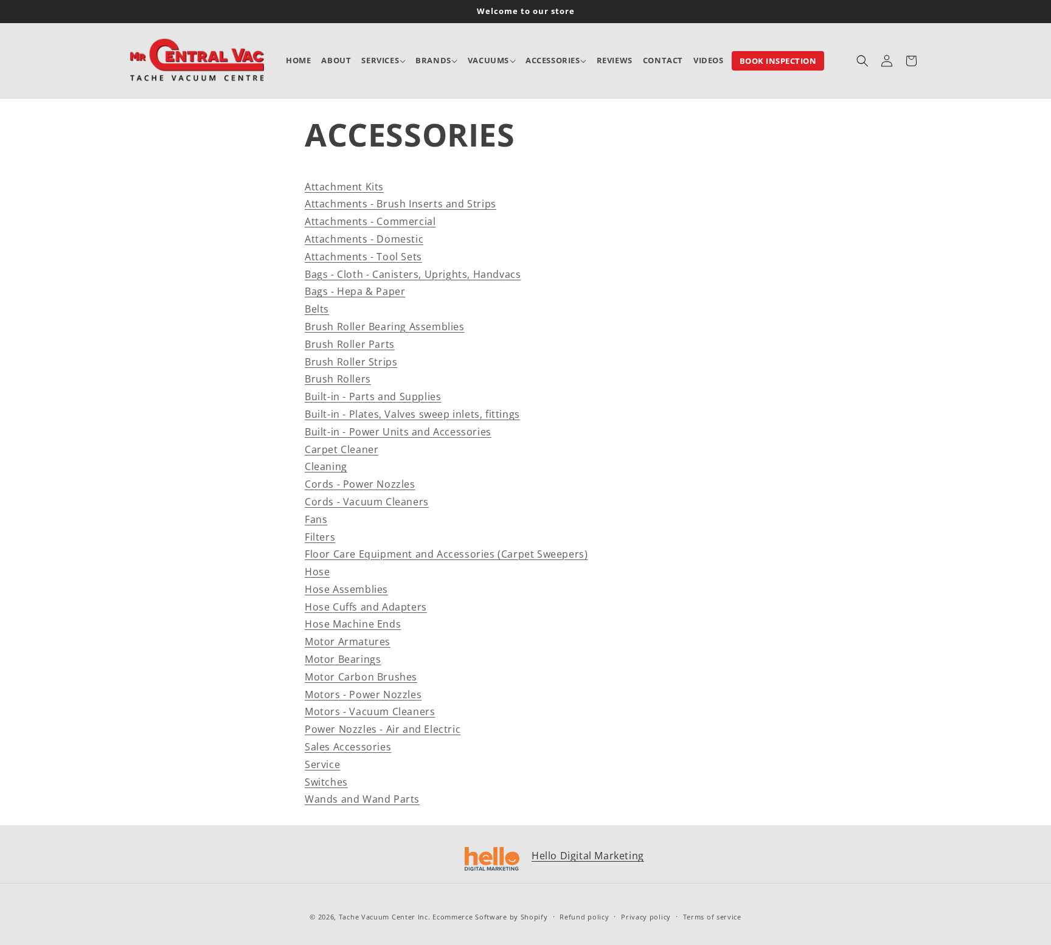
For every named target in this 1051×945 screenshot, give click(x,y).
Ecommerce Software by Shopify (489, 916)
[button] (383, 60)
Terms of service (712, 916)
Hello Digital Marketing (588, 855)
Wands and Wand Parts (362, 799)
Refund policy (584, 916)
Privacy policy (646, 916)
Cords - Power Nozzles (360, 484)
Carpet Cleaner (341, 449)
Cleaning (326, 466)
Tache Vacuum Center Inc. (385, 916)
